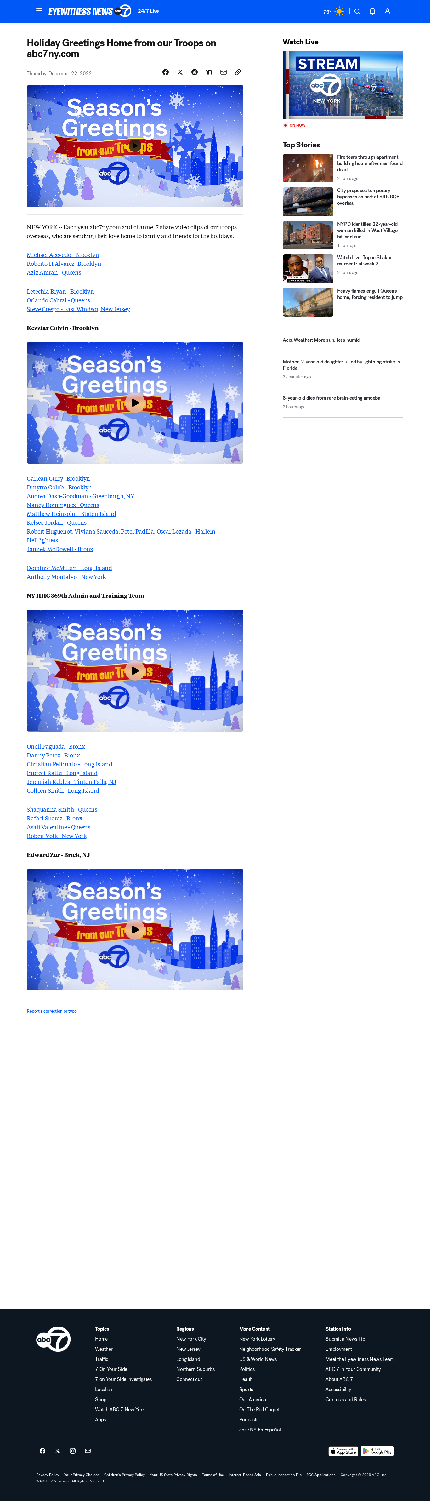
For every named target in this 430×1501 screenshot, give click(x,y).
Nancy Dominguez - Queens (63, 504)
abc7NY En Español (260, 1429)
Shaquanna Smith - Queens (62, 809)
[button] (39, 10)
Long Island (188, 1359)
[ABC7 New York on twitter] (57, 1451)
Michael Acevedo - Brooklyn (63, 254)
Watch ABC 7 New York (120, 1409)
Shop (100, 1399)
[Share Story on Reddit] (194, 72)
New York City (191, 1339)
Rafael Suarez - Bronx (54, 818)
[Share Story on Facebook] (165, 72)
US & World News (258, 1359)
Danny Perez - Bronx (53, 755)
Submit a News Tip (345, 1339)
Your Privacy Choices (81, 1475)
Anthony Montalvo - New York (66, 576)
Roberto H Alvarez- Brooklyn (64, 263)
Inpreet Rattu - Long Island (62, 772)
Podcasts (248, 1419)
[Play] (343, 85)
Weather (104, 1349)
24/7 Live (148, 11)
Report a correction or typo (51, 1011)
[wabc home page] (53, 1339)
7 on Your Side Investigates (123, 1379)
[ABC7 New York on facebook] (42, 1451)
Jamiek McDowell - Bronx (60, 549)
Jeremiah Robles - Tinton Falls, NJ (71, 781)
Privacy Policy (47, 1475)
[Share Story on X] (180, 72)
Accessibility (338, 1389)
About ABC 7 (339, 1379)
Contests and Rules (345, 1399)
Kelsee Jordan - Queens (56, 522)
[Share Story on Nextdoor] (209, 72)
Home (101, 1339)
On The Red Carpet (259, 1409)
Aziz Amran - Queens (54, 272)
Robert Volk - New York (56, 835)
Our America (252, 1399)
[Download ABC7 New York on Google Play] (377, 1451)
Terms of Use (213, 1475)
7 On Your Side (111, 1369)
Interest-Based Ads (245, 1475)
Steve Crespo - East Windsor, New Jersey (78, 309)
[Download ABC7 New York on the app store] (343, 1451)
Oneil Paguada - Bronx (56, 746)
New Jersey (188, 1349)
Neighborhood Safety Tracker (270, 1349)
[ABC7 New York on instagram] (72, 1451)
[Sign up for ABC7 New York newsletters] (88, 1451)
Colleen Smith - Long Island (63, 790)
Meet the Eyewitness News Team (359, 1359)
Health (246, 1379)
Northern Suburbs (195, 1369)
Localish (103, 1389)
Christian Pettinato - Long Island (69, 764)
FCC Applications (321, 1475)
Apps (100, 1419)
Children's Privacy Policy (124, 1475)
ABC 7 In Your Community (353, 1369)
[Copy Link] (238, 72)
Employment (338, 1349)
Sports (246, 1389)
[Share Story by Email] (223, 72)
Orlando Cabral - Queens (58, 300)
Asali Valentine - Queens (58, 827)
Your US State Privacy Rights (173, 1475)
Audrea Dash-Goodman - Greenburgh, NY (80, 496)
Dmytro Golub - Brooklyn (59, 487)
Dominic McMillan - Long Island (69, 567)
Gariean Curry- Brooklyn (58, 478)
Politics (246, 1369)
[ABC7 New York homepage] (90, 11)
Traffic (101, 1359)
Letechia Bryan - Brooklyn (60, 291)
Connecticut (189, 1379)
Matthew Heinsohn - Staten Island (71, 513)
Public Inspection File (284, 1475)
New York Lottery (257, 1339)
